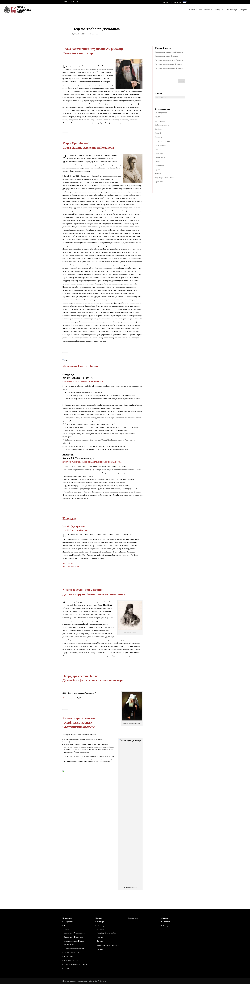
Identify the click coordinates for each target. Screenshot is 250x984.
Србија (157, 169)
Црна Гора (159, 182)
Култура (218, 10)
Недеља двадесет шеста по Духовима (169, 68)
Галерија (100, 949)
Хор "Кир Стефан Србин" (164, 177)
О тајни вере (68, 921)
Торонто (158, 173)
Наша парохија (160, 145)
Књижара (100, 921)
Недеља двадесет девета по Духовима (169, 60)
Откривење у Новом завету (74, 937)
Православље (204, 10)
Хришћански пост (71, 960)
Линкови (67, 968)
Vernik (77, 34)
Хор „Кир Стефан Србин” (106, 933)
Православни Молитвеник (74, 948)
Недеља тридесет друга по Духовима (169, 52)
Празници (158, 161)
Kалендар (166, 926)
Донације (167, 2)
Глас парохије (231, 10)
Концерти (158, 137)
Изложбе (158, 133)
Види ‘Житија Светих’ (70, 566)
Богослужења (160, 121)
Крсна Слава (68, 956)
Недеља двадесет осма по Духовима (168, 64)
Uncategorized (161, 113)
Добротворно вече (162, 125)
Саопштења (159, 165)
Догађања (243, 10)
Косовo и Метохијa (162, 141)
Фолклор (100, 941)
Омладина (159, 153)
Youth (157, 117)
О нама (192, 10)
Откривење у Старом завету (74, 933)
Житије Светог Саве (71, 952)
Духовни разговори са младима (75, 964)
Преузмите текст (69, 698)
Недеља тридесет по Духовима (166, 56)
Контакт (177, 2)
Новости (158, 149)
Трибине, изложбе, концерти (108, 945)
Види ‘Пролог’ (67, 563)
